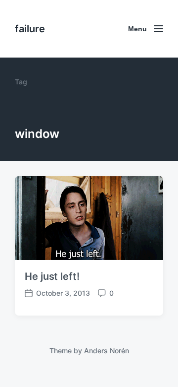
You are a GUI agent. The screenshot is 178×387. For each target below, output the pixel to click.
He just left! (52, 276)
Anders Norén (106, 350)
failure (30, 29)
